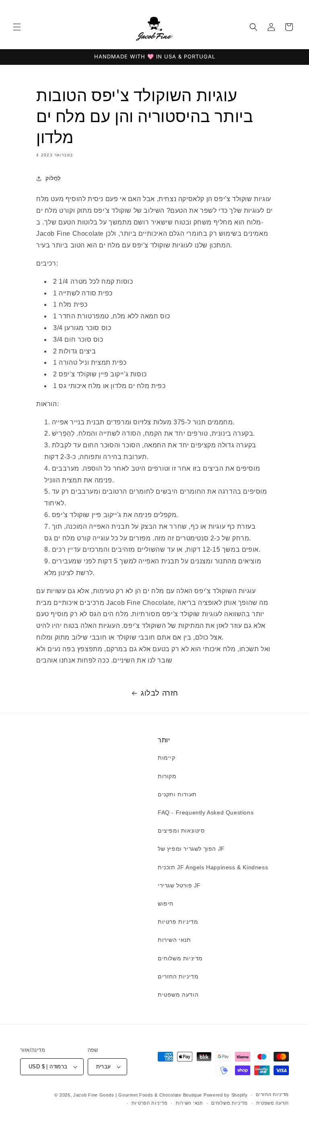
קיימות (166, 757)
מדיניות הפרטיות (150, 1103)
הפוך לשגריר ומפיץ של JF (191, 848)
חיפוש (165, 903)
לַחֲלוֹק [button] (53, 178)
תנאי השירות (174, 940)
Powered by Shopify (226, 1095)
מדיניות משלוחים (180, 958)
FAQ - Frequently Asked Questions (205, 812)
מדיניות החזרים (178, 976)
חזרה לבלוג (159, 693)
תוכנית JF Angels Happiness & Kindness (213, 867)
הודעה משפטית (178, 994)
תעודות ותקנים (177, 794)
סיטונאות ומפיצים (181, 830)
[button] (17, 27)
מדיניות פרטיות (178, 921)
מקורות (167, 776)
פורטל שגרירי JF (179, 885)
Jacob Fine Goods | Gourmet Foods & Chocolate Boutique (137, 1095)
